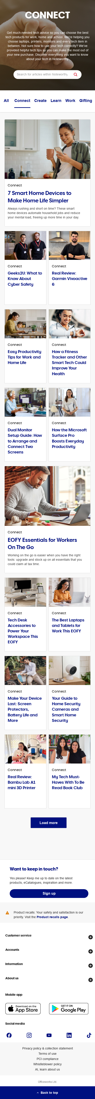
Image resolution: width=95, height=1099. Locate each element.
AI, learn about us (47, 1069)
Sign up (49, 893)
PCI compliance (48, 1058)
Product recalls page (52, 917)
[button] (76, 74)
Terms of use (47, 1053)
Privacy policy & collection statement (47, 1048)
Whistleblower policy (47, 1064)
